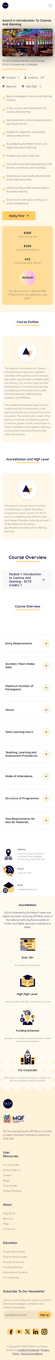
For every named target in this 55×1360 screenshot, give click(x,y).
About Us (8, 1218)
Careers (7, 1175)
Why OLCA (9, 1213)
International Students (15, 1272)
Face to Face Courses (15, 1256)
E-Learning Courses (14, 1251)
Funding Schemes (13, 1267)
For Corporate (11, 1164)
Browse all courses (13, 1261)
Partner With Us (11, 1170)
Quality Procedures (28, 1349)
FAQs (6, 1223)
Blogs (6, 1180)
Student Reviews (12, 1190)
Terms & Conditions (32, 1353)
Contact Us (9, 1228)
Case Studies (10, 1185)
